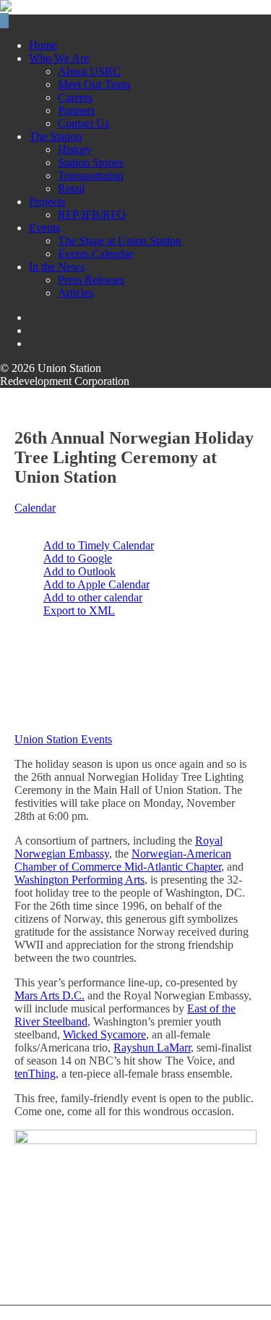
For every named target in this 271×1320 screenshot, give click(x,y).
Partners (76, 110)
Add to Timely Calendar (98, 545)
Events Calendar (95, 254)
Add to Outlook (79, 571)
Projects (47, 201)
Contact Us (83, 123)
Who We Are (59, 58)
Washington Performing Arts (79, 879)
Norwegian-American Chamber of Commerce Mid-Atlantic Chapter (122, 860)
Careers (75, 97)
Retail (71, 188)
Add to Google (77, 558)
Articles (75, 293)
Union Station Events (63, 739)
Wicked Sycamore (104, 1034)
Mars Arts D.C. (49, 995)
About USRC (89, 71)
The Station (55, 136)
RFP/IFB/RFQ (92, 214)
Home (43, 45)
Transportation (91, 175)
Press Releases (91, 280)
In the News (57, 267)
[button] (52, 521)
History (75, 149)
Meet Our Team (94, 84)
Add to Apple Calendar (96, 584)
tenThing (35, 1073)
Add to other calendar (92, 597)
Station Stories (91, 162)
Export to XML (79, 610)
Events (44, 227)
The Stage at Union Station (119, 240)
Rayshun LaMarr (152, 1047)
